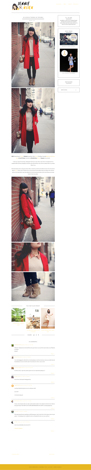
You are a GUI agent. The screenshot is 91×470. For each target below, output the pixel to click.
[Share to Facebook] (36, 335)
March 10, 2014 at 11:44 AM (25, 400)
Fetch (16, 170)
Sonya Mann (17, 367)
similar (21, 156)
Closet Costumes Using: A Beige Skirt (47, 331)
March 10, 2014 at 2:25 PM (21, 411)
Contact (70, 4)
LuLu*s (47, 156)
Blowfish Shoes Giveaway (68, 46)
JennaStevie (17, 344)
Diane (16, 376)
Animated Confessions (18, 428)
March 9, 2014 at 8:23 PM (27, 367)
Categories (58, 4)
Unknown (17, 385)
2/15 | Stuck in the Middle (68, 73)
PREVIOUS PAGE (15, 454)
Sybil (15, 421)
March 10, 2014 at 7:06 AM (23, 376)
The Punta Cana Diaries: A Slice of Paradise (33, 331)
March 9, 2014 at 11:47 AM (27, 344)
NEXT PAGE (51, 454)
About (65, 4)
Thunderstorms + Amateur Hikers (18, 324)
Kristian (16, 356)
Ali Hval (16, 400)
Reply (52, 353)
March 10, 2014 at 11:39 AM (26, 385)
